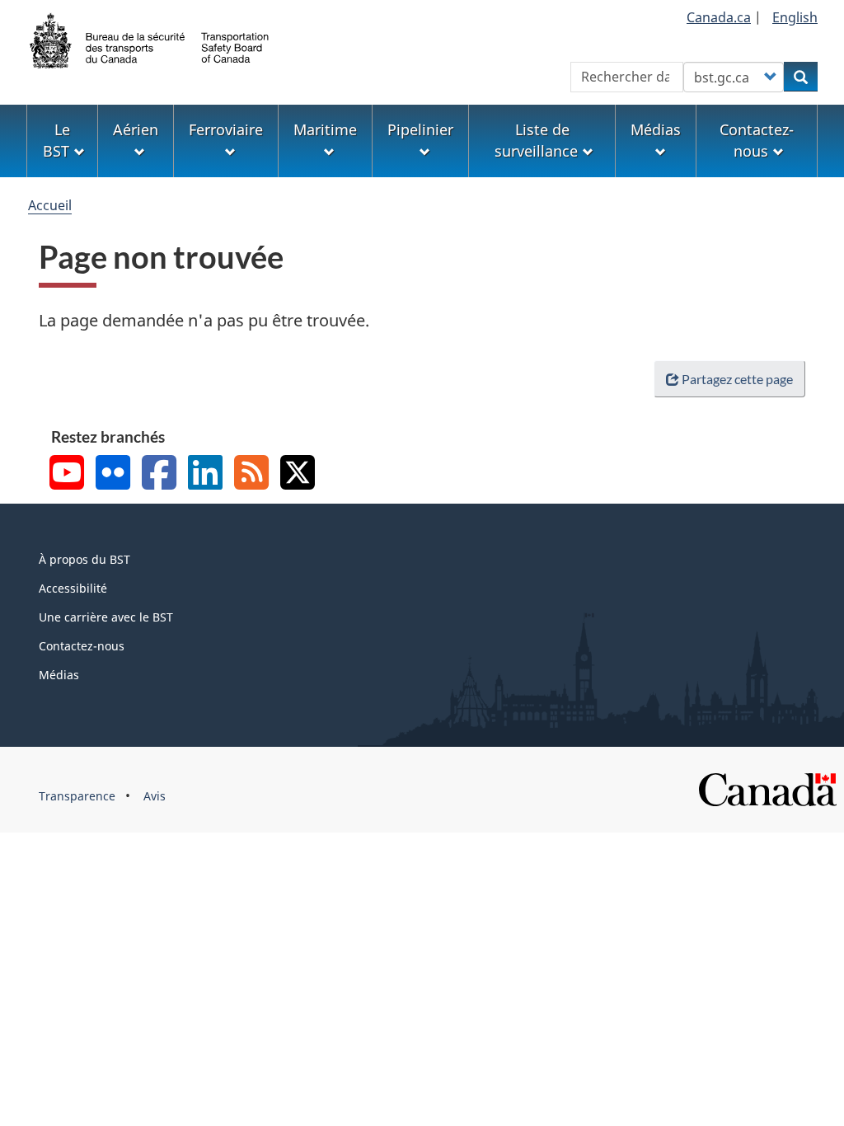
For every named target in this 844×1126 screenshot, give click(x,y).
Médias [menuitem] (656, 129)
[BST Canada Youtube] (66, 474)
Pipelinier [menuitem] (420, 129)
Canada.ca (719, 17)
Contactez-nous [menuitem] (757, 140)
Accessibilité (73, 588)
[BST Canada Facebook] (159, 474)
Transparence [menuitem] (77, 796)
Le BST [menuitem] (56, 140)
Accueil (50, 205)
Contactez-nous (81, 646)
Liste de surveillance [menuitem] (536, 140)
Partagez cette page (737, 379)
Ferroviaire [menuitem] (226, 129)
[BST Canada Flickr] (113, 474)
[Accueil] (150, 39)
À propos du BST (84, 559)
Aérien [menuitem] (135, 129)
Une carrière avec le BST (106, 617)
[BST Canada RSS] (251, 474)
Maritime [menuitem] (325, 129)
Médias (59, 675)
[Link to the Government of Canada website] (767, 788)
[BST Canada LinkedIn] (205, 474)
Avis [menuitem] (154, 796)
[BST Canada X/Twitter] (297, 474)
